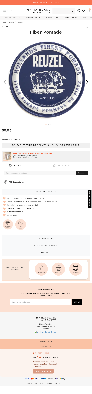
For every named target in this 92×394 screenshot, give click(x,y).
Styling (11, 22)
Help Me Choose (89, 198)
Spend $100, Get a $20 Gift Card (46, 2)
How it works (43, 371)
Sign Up (77, 302)
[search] (71, 11)
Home (4, 22)
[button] (87, 82)
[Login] (79, 10)
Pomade (20, 22)
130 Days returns (16, 182)
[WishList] (83, 10)
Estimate (82, 173)
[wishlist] (87, 26)
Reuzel (5, 27)
